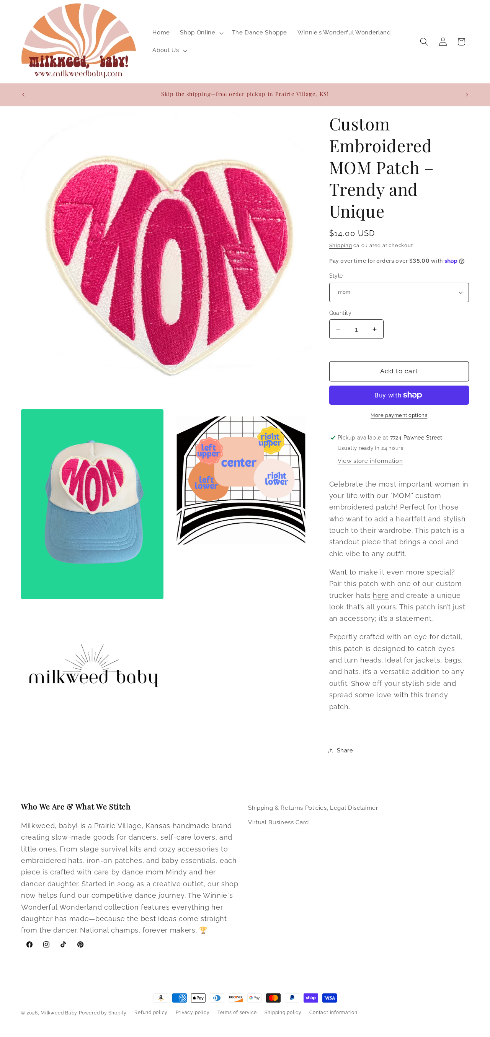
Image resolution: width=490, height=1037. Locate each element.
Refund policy (151, 1012)
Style (336, 276)
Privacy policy (193, 1012)
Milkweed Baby (59, 1013)
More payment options (399, 415)
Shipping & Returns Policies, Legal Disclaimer (313, 807)
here (381, 595)
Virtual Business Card (278, 822)
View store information (370, 460)
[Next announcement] (467, 94)
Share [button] (345, 750)
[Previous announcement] (23, 94)
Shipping (340, 245)
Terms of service (237, 1012)
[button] (201, 33)
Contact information (333, 1012)
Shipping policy (283, 1012)
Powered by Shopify (103, 1013)
